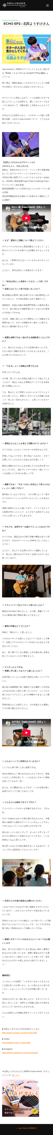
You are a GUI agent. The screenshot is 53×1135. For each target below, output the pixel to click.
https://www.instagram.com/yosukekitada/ (20, 1053)
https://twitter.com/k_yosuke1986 (16, 1043)
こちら (17, 1075)
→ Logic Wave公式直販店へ (26, 1128)
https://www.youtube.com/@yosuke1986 (19, 1033)
